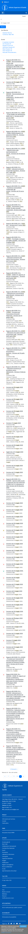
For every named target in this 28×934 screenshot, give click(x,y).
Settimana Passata (9, 47)
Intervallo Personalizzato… (10, 52)
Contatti (4, 821)
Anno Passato (7, 50)
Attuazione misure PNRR (8, 832)
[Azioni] (2, 2)
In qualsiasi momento (8, 42)
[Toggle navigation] (2, 13)
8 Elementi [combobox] (13, 769)
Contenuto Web (8, 34)
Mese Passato (7, 49)
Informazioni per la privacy (8, 819)
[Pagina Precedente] (5, 776)
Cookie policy (5, 823)
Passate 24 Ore (8, 45)
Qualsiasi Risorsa (7, 33)
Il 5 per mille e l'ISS (6, 880)
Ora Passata (7, 44)
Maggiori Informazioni (6, 932)
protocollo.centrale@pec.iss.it (12, 809)
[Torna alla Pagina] (1, 19)
